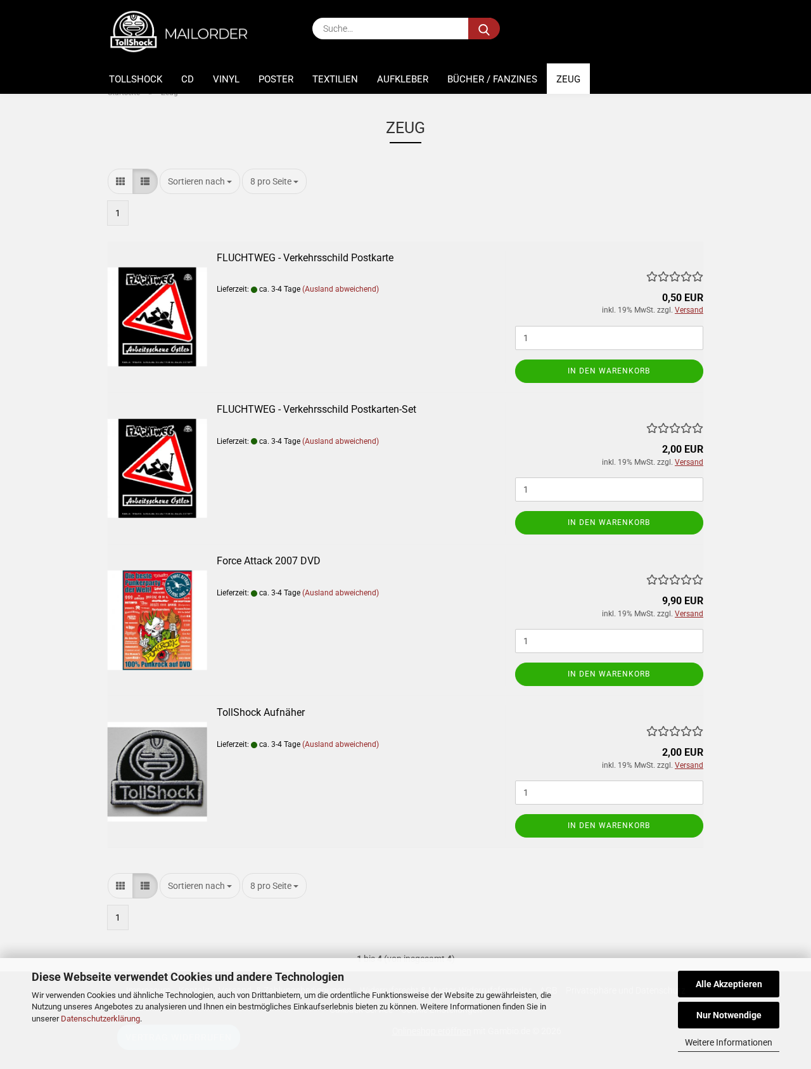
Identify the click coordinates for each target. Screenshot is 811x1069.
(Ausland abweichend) (340, 289)
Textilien (335, 79)
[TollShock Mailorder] (186, 31)
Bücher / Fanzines (492, 79)
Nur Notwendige (729, 1015)
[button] (120, 181)
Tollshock (135, 79)
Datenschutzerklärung (100, 1018)
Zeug (568, 79)
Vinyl (226, 79)
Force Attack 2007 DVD (269, 561)
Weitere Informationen (728, 1042)
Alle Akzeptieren (729, 984)
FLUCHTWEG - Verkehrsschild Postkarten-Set (316, 409)
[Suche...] (484, 28)
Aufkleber (402, 79)
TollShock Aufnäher (261, 712)
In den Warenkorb (609, 370)
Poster (276, 79)
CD (187, 79)
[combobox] (200, 181)
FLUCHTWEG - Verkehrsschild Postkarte (305, 258)
